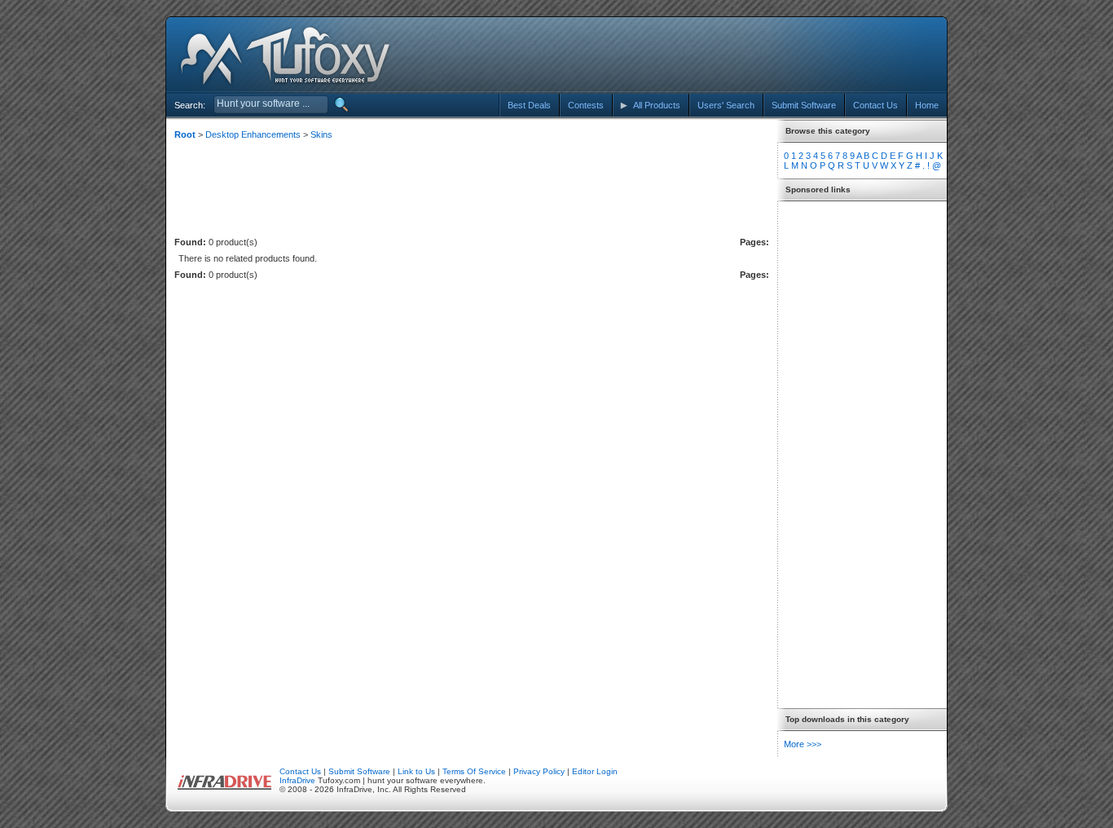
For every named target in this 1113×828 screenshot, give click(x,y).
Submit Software (359, 771)
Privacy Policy (539, 771)
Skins (321, 134)
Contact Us (300, 771)
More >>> (802, 744)
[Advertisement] (795, 55)
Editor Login (595, 771)
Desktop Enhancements (253, 134)
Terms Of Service (474, 771)
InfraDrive (297, 780)
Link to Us (416, 771)
